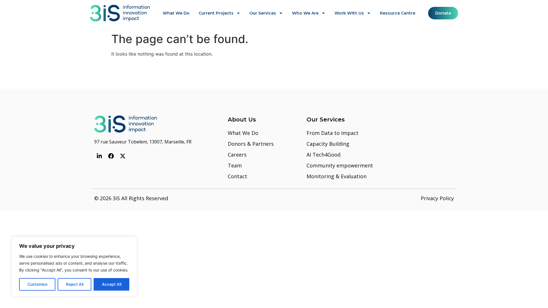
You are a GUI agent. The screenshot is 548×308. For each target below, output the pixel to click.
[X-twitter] (123, 156)
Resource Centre (397, 13)
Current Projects (216, 13)
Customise (37, 284)
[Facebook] (111, 156)
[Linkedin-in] (99, 156)
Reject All (74, 284)
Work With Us (349, 13)
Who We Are (305, 13)
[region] (74, 267)
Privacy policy (437, 198)
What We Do (176, 13)
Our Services (262, 13)
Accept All (111, 284)
